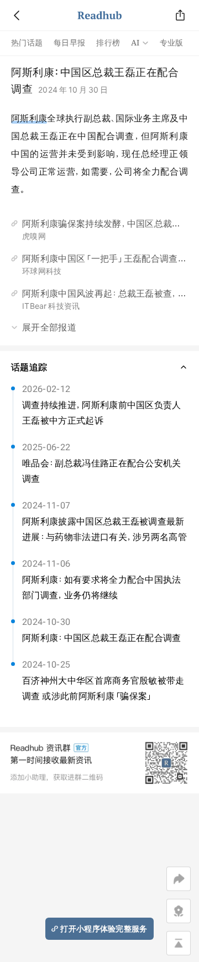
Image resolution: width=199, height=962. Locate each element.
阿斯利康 (29, 118)
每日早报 (69, 43)
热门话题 (27, 43)
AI (135, 42)
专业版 (172, 43)
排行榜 (108, 43)
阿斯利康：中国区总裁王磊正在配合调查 (101, 637)
